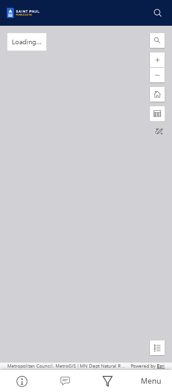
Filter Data (107, 381)
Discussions (64, 381)
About (21, 381)
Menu (151, 381)
